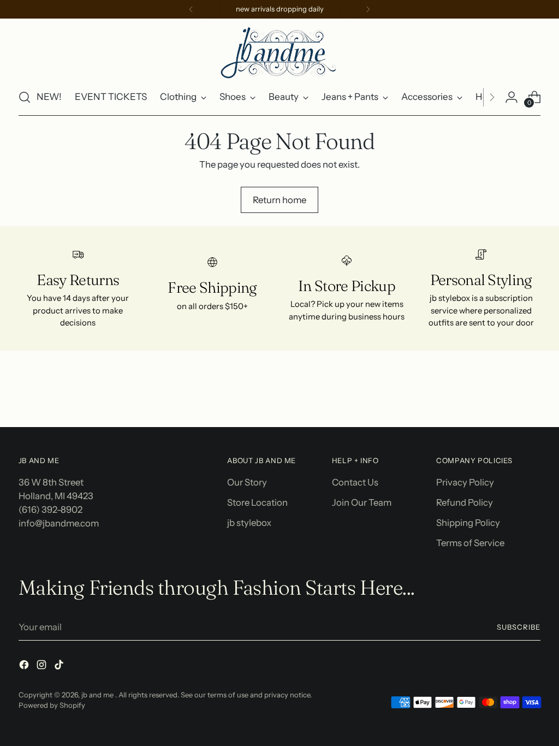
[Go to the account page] (511, 97)
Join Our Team (361, 502)
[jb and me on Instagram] (42, 666)
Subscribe (518, 627)
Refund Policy (464, 502)
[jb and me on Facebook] (25, 666)
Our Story (247, 482)
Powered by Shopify (52, 705)
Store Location (257, 502)
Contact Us (355, 482)
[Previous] (191, 9)
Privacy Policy (465, 482)
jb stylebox (249, 522)
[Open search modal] (24, 97)
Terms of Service (470, 542)
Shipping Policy (468, 522)
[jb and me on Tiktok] (60, 666)
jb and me (98, 694)
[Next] (368, 9)
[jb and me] (279, 52)
